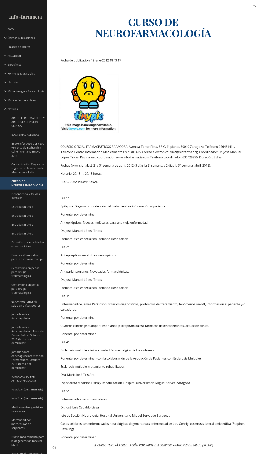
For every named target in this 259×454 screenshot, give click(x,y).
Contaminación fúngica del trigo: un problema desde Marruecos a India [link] (28, 168)
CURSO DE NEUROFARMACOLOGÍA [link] (27, 183)
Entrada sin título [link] (22, 207)
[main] (153, 27)
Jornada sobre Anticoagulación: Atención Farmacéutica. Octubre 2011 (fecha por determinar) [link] (27, 335)
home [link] (11, 29)
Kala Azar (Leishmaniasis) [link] (27, 389)
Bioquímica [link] (14, 64)
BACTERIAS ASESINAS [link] (25, 134)
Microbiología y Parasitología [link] (26, 91)
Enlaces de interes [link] (19, 47)
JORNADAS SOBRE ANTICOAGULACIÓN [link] (24, 378)
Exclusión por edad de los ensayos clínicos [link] (27, 244)
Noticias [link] (13, 109)
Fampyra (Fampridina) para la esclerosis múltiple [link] (27, 257)
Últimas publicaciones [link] (21, 38)
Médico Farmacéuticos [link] (22, 100)
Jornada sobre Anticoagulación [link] (21, 316)
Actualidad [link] (14, 55)
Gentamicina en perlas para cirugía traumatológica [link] (25, 272)
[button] (254, 5)
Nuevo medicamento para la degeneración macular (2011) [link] (27, 441)
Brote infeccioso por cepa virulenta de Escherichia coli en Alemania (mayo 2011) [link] (27, 149)
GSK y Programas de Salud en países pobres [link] (26, 303)
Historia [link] (13, 82)
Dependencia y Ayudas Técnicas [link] (25, 196)
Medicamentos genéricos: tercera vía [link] (27, 409)
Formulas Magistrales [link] (21, 73)
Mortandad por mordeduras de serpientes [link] (21, 424)
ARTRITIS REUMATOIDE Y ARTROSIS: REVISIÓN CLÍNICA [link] (28, 122)
